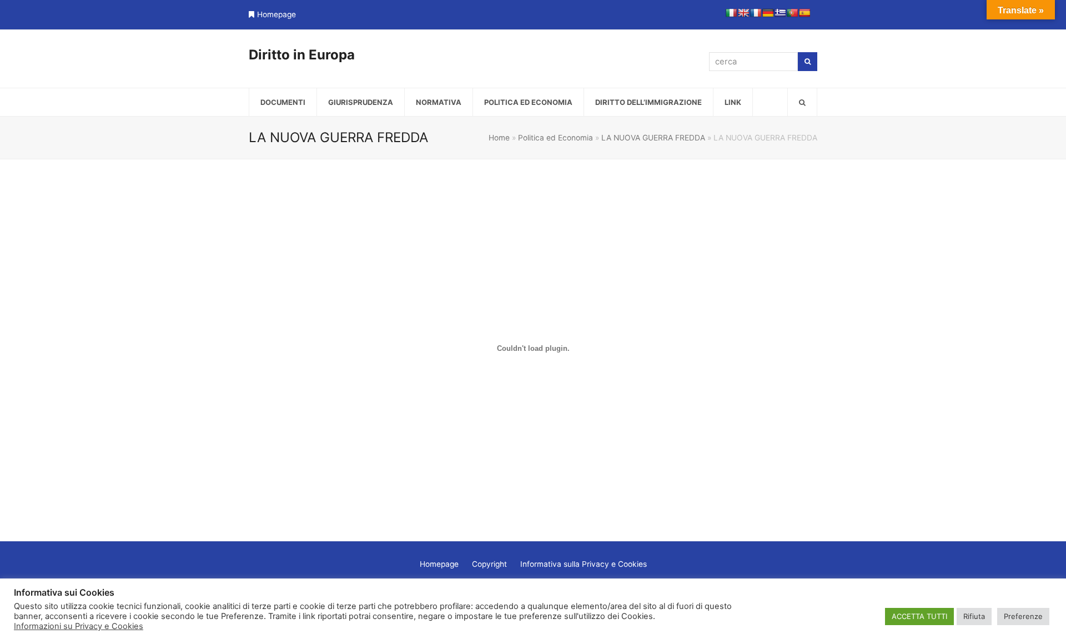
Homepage (276, 14)
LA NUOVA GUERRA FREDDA (653, 137)
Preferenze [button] (1023, 616)
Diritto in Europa (302, 55)
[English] (743, 12)
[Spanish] (804, 12)
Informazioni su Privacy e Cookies (78, 626)
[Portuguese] (792, 12)
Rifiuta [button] (974, 616)
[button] (802, 102)
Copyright (489, 564)
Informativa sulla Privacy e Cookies (583, 564)
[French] (755, 12)
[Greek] (780, 12)
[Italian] (731, 12)
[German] (767, 12)
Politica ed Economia (555, 137)
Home (499, 137)
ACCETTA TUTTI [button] (919, 616)
